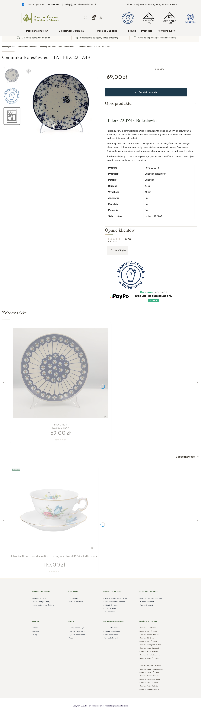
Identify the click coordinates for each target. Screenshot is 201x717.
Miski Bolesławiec (110, 634)
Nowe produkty (166, 30)
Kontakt (35, 631)
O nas (35, 628)
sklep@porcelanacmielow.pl (80, 4)
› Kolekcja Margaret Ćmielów (150, 666)
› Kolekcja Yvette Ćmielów (148, 686)
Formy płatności (39, 598)
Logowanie (73, 598)
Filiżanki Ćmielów (110, 605)
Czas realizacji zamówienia (43, 605)
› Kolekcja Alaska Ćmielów (149, 658)
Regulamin (72, 638)
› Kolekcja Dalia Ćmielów (148, 641)
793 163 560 (53, 4)
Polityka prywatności (76, 631)
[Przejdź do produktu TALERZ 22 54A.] (60, 373)
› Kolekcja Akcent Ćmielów (149, 628)
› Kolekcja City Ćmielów (148, 638)
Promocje (146, 30)
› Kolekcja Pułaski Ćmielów (149, 676)
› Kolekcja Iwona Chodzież (149, 648)
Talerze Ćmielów (110, 612)
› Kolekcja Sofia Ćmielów (148, 682)
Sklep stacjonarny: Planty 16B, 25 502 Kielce (152, 4)
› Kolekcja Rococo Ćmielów (149, 679)
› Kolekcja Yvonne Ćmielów (149, 689)
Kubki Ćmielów (109, 608)
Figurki (132, 30)
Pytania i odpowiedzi (76, 634)
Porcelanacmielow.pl (96, 706)
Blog (34, 634)
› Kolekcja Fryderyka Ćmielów (150, 645)
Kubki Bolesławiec (111, 628)
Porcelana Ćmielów (37, 30)
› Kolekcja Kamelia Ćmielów (149, 655)
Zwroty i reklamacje (76, 628)
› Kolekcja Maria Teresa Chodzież (151, 669)
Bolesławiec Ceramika (71, 30)
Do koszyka (55, 417)
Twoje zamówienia (75, 601)
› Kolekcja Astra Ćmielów (148, 631)
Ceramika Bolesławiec (113, 621)
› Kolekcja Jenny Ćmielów (148, 651)
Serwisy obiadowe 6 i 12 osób (115, 598)
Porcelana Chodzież (106, 30)
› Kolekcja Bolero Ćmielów (149, 634)
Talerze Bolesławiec (86, 47)
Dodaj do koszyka (148, 92)
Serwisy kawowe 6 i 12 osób (114, 601)
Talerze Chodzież (146, 605)
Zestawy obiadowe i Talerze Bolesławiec (57, 47)
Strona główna (8, 47)
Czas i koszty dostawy (41, 601)
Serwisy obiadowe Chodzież (150, 598)
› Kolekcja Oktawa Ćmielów (149, 672)
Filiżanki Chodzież (146, 601)
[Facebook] (23, 4)
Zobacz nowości (185, 456)
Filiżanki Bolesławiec (111, 631)
